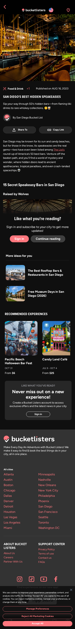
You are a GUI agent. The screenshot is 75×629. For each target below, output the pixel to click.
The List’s (59, 149)
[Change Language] (51, 10)
